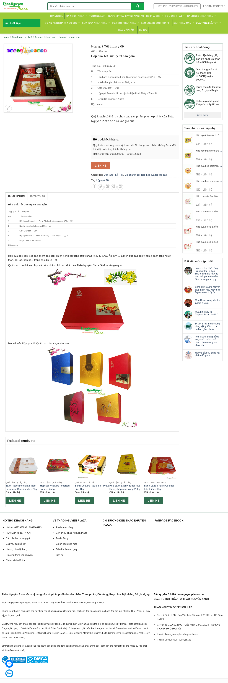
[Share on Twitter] (101, 187)
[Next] (176, 475)
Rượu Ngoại (96, 16)
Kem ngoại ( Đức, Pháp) (155, 23)
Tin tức (143, 30)
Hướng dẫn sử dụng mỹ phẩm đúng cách (207, 354)
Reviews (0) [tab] (37, 196)
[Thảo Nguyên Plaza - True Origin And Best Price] (22, 6)
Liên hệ (101, 165)
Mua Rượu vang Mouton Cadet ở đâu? (207, 301)
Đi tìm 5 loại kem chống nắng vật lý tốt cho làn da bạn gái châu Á (207, 326)
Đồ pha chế (153, 16)
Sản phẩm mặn (182, 23)
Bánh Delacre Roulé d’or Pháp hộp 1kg (92, 487)
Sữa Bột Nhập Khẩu (124, 23)
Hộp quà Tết (102, 180)
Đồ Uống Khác (174, 16)
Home (6, 37)
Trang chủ (56, 16)
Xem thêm (202, 115)
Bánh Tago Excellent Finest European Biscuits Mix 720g (21, 487)
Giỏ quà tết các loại (45, 37)
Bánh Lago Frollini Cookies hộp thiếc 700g (159, 487)
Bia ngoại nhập (75, 16)
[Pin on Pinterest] (114, 187)
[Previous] (7, 475)
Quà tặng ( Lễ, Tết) (207, 23)
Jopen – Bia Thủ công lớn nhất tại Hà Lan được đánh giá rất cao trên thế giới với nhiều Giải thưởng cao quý (206, 274)
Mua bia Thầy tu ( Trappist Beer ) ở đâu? (206, 313)
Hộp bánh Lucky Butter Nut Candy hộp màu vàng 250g (124, 487)
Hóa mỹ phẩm (126, 30)
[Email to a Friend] (107, 187)
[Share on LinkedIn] (120, 187)
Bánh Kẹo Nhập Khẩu (200, 16)
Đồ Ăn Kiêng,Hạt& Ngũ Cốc (61, 23)
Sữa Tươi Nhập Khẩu (94, 23)
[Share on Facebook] (94, 187)
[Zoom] (8, 108)
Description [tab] (16, 196)
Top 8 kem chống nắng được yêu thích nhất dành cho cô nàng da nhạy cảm (207, 340)
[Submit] (137, 6)
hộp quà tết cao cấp (69, 37)
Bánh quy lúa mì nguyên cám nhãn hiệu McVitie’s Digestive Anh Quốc (208, 290)
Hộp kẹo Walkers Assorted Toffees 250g (55, 487)
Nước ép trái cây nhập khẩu (126, 16)
